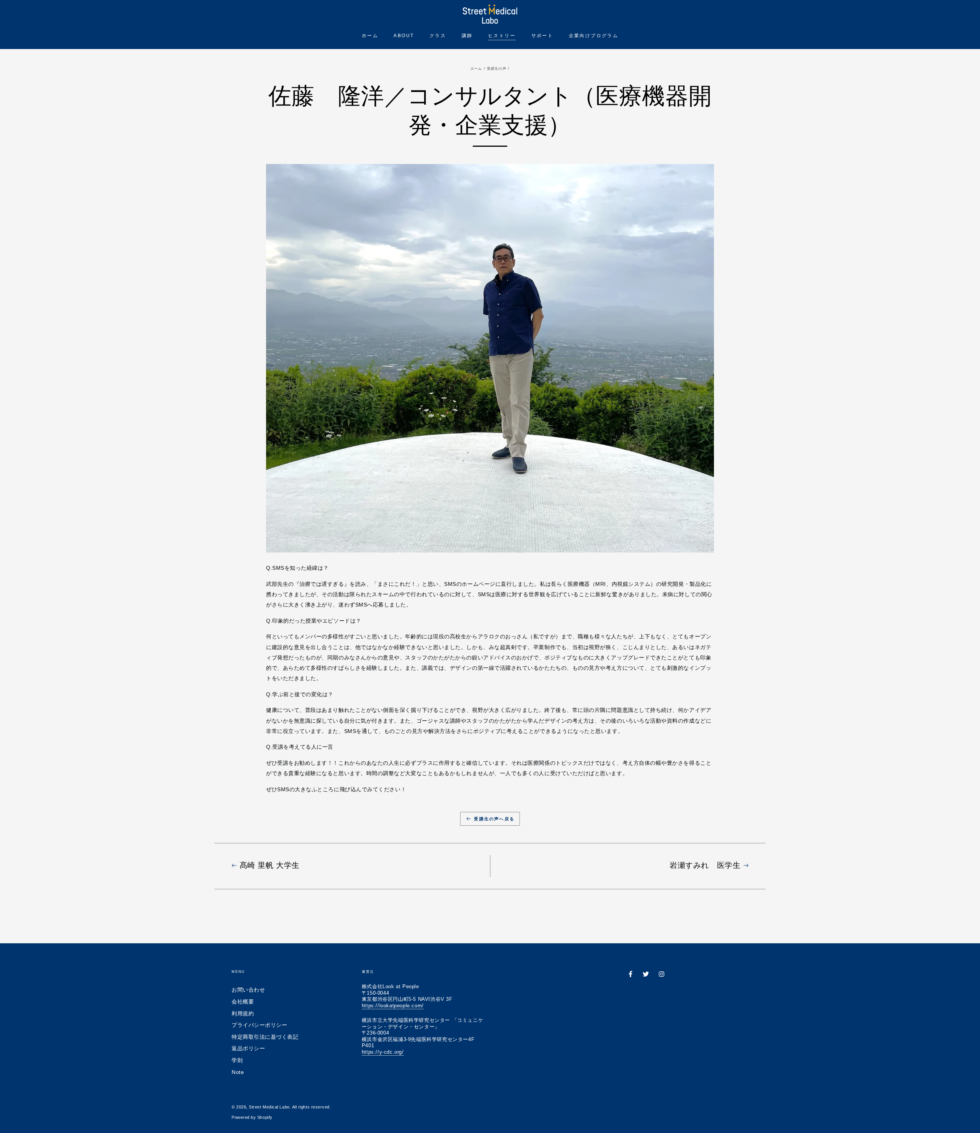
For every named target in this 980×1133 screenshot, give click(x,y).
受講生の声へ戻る (494, 819)
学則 (237, 1060)
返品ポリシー (248, 1048)
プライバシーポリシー (259, 1025)
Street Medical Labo (269, 1107)
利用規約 (243, 1013)
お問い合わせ (248, 990)
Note (238, 1072)
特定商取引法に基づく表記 (265, 1037)
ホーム (476, 69)
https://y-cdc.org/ (383, 1052)
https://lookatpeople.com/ (393, 1005)
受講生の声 (496, 69)
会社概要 (243, 1002)
